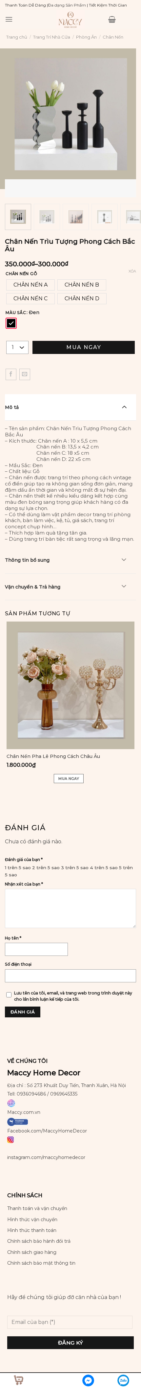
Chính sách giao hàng (31, 1252)
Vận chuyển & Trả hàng (32, 587)
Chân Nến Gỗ (21, 273)
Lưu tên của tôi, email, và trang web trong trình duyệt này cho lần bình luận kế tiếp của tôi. (73, 996)
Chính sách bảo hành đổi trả (38, 1241)
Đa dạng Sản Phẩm (67, 5)
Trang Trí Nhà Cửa (51, 37)
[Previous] (11, 185)
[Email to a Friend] (24, 374)
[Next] (29, 185)
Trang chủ (16, 37)
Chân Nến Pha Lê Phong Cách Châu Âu (53, 756)
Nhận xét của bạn (24, 884)
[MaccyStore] (70, 19)
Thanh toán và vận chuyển (37, 1208)
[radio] (30, 284)
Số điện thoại (18, 964)
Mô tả (12, 407)
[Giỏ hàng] (112, 19)
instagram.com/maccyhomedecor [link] (46, 1157)
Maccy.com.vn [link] (23, 1112)
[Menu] (9, 19)
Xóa (132, 271)
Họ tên (13, 938)
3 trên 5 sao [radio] (75, 867)
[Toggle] (124, 406)
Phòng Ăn (86, 37)
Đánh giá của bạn (24, 859)
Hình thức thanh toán (31, 1230)
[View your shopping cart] (17, 1379)
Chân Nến (113, 37)
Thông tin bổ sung (27, 560)
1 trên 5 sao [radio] (18, 867)
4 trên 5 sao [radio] (104, 867)
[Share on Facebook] (11, 374)
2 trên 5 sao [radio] (46, 867)
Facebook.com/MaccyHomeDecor (47, 1131)
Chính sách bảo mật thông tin (41, 1263)
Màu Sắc (16, 312)
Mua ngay (83, 347)
